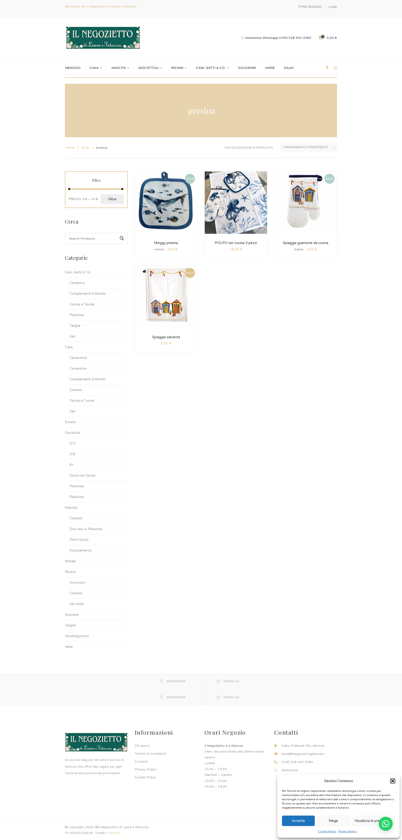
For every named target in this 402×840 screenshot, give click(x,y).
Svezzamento (81, 550)
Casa (69, 347)
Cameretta (78, 358)
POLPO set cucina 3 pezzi (236, 243)
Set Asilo (77, 604)
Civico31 (113, 833)
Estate (70, 422)
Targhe (75, 326)
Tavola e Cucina (82, 400)
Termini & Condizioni (150, 754)
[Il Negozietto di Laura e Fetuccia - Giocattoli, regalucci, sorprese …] (103, 38)
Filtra (112, 199)
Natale (70, 561)
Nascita (71, 507)
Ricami (70, 572)
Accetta (298, 821)
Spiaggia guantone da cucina (305, 243)
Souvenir (72, 614)
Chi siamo (142, 746)
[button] (392, 781)
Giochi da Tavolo (83, 475)
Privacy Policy (347, 831)
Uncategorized (77, 636)
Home (69, 148)
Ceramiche (78, 368)
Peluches (77, 315)
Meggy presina (166, 243)
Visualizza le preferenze (373, 821)
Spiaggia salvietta (166, 337)
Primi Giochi (79, 540)
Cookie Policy (327, 831)
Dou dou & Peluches (86, 529)
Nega (333, 821)
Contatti (141, 761)
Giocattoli (72, 433)
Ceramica (77, 283)
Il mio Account (310, 6)
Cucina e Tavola (82, 304)
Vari (72, 336)
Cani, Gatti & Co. (78, 272)
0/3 (72, 443)
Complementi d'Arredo (88, 293)
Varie (69, 647)
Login (332, 7)
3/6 (72, 454)
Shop (85, 148)
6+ (72, 465)
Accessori (77, 582)
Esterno (76, 390)
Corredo (76, 518)
